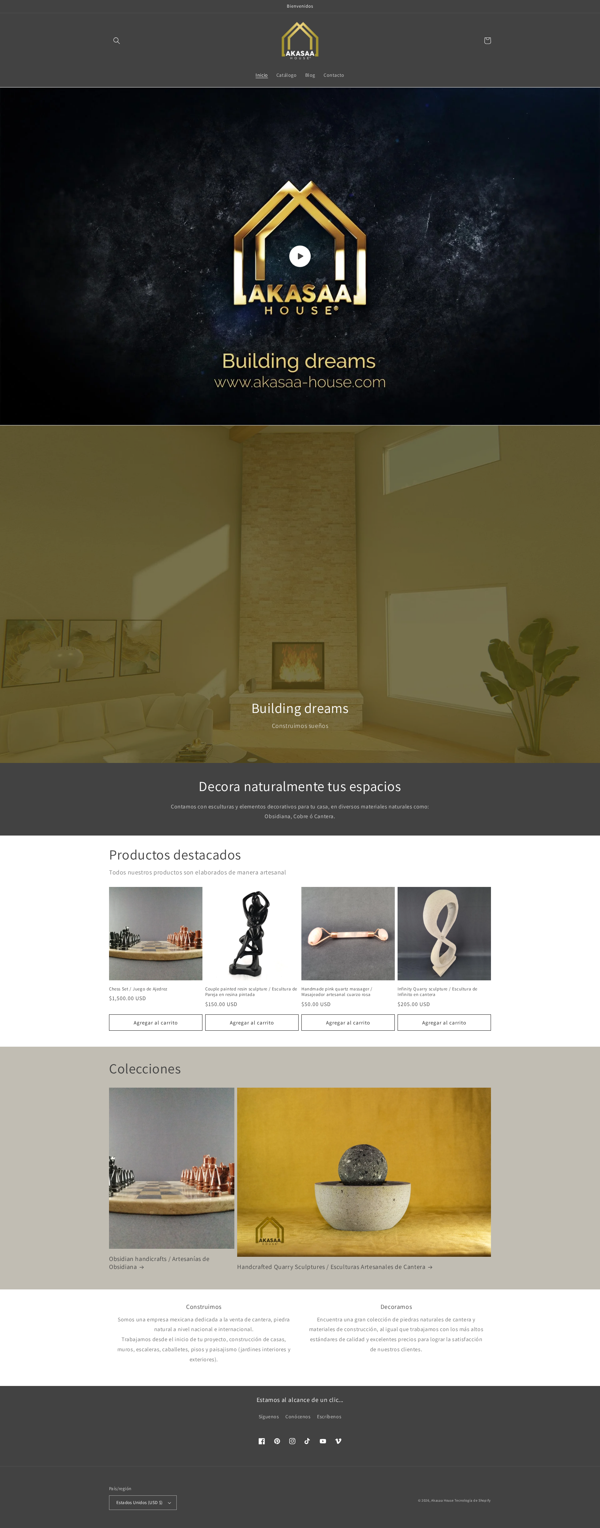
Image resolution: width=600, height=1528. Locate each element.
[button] (116, 40)
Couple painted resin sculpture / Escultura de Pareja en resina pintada (251, 992)
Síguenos (269, 1416)
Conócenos (297, 1416)
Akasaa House (442, 1500)
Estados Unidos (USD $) (139, 1502)
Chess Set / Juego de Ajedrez (138, 989)
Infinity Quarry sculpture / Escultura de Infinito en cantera (437, 992)
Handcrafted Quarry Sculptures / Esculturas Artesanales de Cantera (331, 1267)
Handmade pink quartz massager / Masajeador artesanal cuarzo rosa (337, 992)
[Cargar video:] (300, 256)
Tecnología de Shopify (473, 1500)
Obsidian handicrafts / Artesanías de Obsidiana (159, 1263)
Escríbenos (329, 1416)
